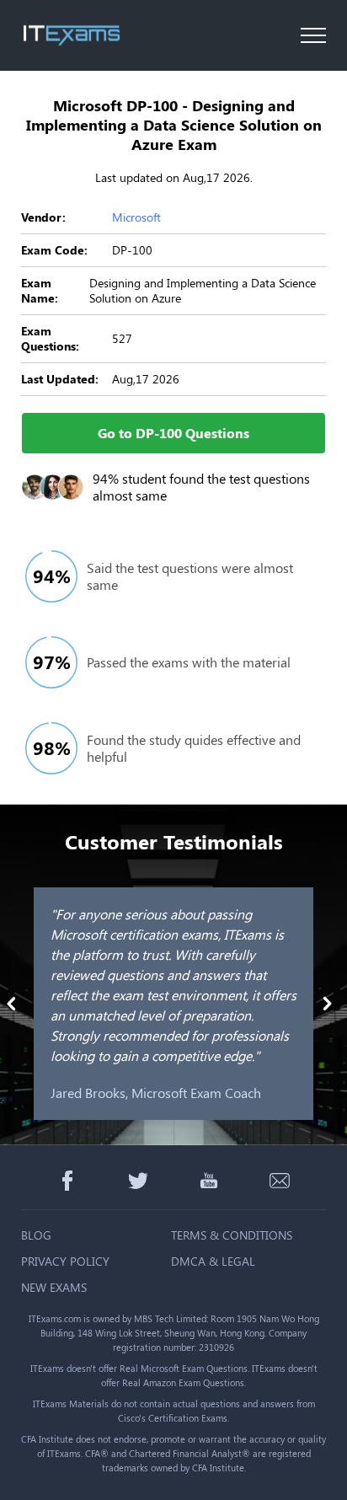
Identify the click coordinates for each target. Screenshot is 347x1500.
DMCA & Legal (213, 1261)
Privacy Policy (65, 1261)
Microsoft (136, 217)
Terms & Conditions (231, 1235)
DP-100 (132, 250)
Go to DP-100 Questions (173, 433)
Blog (36, 1235)
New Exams (54, 1287)
